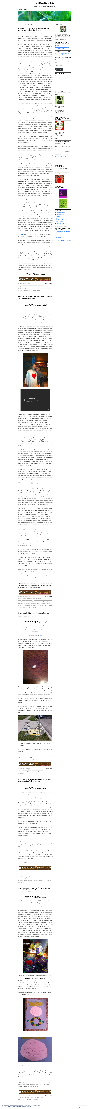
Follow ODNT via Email (63, 58)
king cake (32, 287)
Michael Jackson (28, 603)
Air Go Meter (25, 770)
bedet (29, 770)
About (26, 9)
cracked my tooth (36, 770)
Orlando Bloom (40, 603)
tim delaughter (24, 607)
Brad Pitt (35, 598)
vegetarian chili (21, 773)
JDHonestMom (59, 218)
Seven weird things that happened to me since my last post (33, 614)
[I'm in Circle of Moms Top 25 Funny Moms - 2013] (63, 48)
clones (19, 600)
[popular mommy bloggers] (63, 54)
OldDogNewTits (44, 3)
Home (20, 9)
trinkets (36, 1099)
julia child (48, 602)
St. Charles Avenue (27, 290)
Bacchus (24, 285)
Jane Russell (30, 602)
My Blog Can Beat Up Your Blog (63, 220)
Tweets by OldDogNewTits (61, 157)
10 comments (33, 616)
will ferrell (39, 290)
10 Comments (48, 768)
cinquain (45, 983)
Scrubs (46, 605)
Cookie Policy (28, 1106)
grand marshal (21, 287)
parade (40, 288)
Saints (43, 880)
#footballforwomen (26, 878)
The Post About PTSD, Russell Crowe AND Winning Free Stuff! (63, 239)
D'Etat (32, 285)
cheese (39, 598)
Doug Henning (29, 600)
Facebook (58, 160)
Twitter (22, 882)
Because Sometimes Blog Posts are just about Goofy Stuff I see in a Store (63, 236)
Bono (31, 598)
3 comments (34, 32)
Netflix (34, 603)
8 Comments (48, 596)
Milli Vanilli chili (31, 772)
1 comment (33, 783)
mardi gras (38, 287)
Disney (35, 285)
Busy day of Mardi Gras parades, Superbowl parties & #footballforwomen (34, 780)
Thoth (34, 290)
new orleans (35, 288)
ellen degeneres (38, 600)
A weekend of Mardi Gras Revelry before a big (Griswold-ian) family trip (34, 29)
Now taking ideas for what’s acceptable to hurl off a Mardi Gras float (34, 889)
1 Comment (49, 877)
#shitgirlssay (35, 878)
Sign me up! (59, 69)
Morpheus (20, 288)
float (22, 880)
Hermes (28, 287)
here (22, 234)
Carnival (28, 285)
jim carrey (36, 602)
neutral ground (27, 288)
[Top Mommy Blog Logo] (35, 279)
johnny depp (42, 602)
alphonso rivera (25, 598)
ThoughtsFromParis (61, 223)
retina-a (35, 605)
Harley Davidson (28, 880)
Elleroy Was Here (60, 214)
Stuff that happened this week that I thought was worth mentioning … (35, 297)
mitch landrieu (45, 287)
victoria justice (32, 607)
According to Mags (60, 212)
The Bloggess (59, 221)
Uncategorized (26, 283)
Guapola (58, 216)
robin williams (40, 605)
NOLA (28, 1099)
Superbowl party (44, 772)
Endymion (40, 285)
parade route (45, 288)
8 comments (34, 300)
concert (23, 600)
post (41, 323)
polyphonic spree (28, 605)
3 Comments (48, 283)
